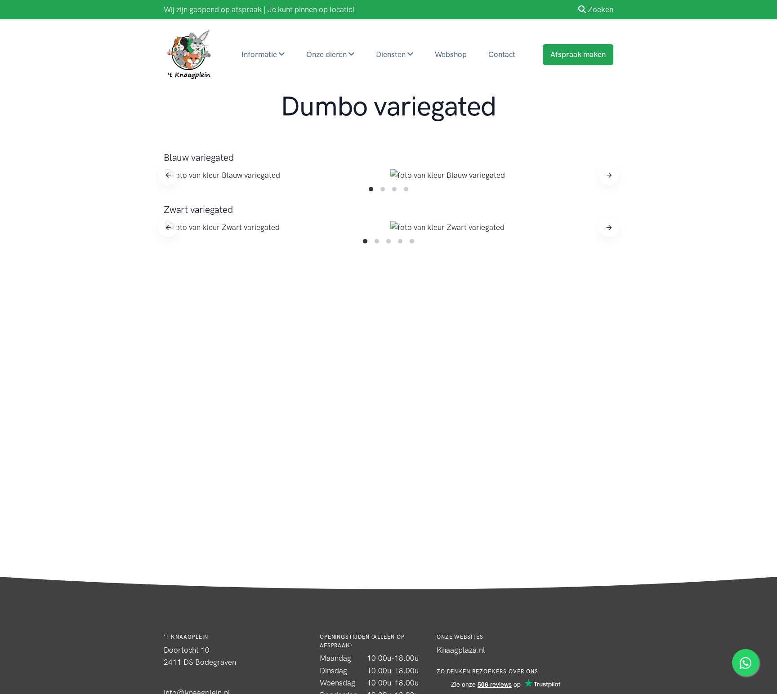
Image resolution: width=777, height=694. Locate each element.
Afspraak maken (578, 54)
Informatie (260, 54)
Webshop (451, 54)
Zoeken (600, 9)
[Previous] (168, 175)
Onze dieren (327, 54)
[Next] (609, 175)
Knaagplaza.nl (461, 649)
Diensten (391, 54)
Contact (501, 54)
